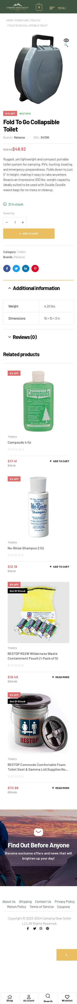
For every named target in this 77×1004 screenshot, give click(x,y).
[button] (66, 43)
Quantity (8, 213)
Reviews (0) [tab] (25, 337)
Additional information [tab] (36, 288)
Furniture (22, 20)
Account (29, 1000)
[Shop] (9, 997)
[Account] (29, 997)
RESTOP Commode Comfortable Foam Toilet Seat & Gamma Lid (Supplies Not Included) (37, 769)
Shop (9, 1000)
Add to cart (30, 233)
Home (9, 20)
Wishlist (67, 1000)
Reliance (19, 137)
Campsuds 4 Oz (19, 442)
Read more (62, 677)
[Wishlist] (67, 997)
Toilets (35, 20)
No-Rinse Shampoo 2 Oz (26, 548)
